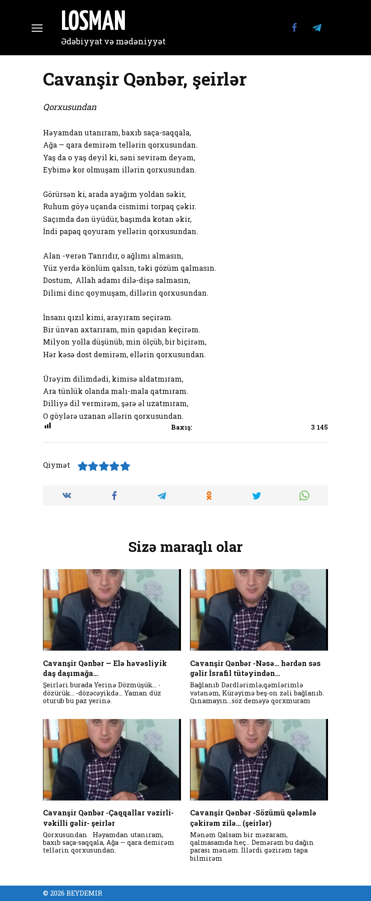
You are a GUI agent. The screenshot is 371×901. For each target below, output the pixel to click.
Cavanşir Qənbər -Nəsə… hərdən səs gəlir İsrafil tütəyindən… (255, 667)
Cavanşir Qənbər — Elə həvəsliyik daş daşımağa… (105, 667)
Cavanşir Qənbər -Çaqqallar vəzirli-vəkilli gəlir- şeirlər (108, 817)
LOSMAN (93, 22)
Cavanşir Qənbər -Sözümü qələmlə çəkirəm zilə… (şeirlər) (253, 817)
